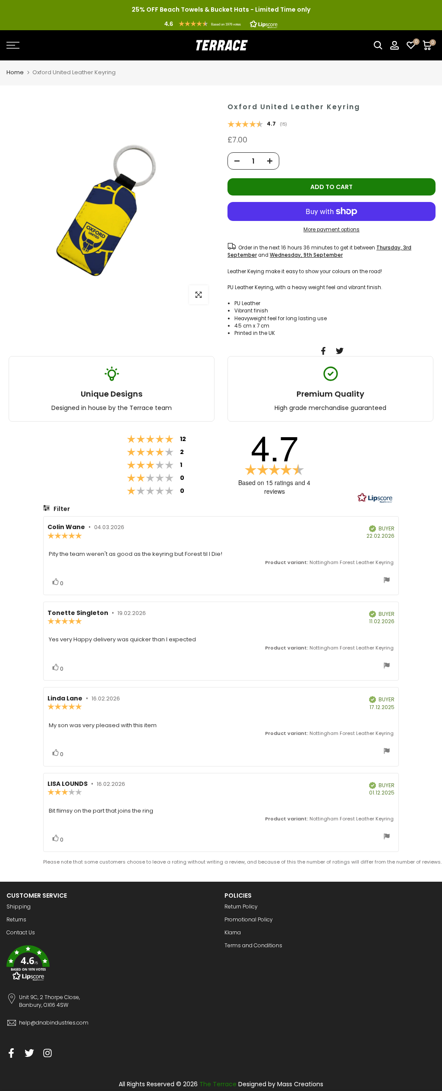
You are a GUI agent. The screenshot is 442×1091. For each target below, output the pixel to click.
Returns (16, 919)
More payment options (331, 229)
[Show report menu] (386, 581)
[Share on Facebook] (323, 351)
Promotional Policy (248, 919)
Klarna (232, 932)
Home (15, 72)
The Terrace (218, 1084)
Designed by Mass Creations (280, 1084)
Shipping (18, 906)
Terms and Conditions (253, 945)
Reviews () (257, 125)
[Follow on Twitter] (29, 1052)
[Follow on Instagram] (47, 1052)
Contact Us (20, 932)
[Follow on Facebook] (11, 1052)
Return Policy (241, 906)
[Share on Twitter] (340, 351)
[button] (221, 23)
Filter (61, 509)
